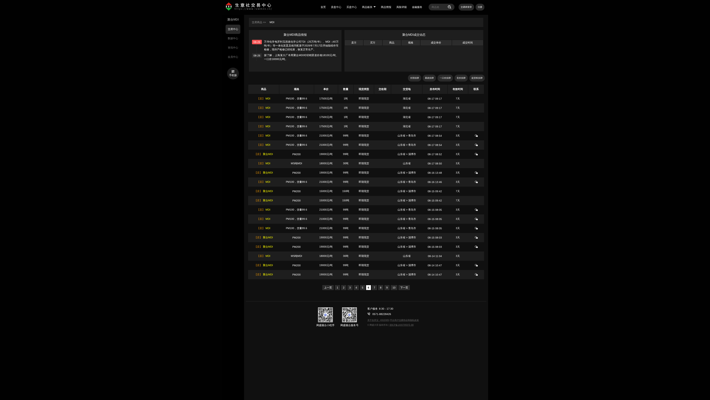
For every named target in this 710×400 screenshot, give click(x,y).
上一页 (328, 287)
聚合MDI (267, 154)
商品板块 (367, 7)
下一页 (404, 287)
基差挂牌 (429, 78)
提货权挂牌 (477, 78)
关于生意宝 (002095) (378, 320)
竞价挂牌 (461, 78)
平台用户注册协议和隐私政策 (404, 320)
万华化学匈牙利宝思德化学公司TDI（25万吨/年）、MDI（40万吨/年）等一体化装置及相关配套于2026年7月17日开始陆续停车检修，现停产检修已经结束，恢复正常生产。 (301, 45)
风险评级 (401, 7)
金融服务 (417, 7)
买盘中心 (351, 7)
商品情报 (386, 7)
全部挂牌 (414, 78)
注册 (480, 7)
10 (394, 287)
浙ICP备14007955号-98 (402, 325)
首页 (323, 7)
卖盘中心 (336, 7)
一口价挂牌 (445, 78)
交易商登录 (466, 7)
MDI (272, 22)
